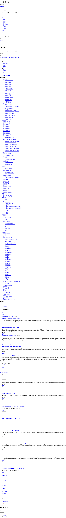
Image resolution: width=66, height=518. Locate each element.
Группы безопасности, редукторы (7, 237)
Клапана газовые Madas (8, 217)
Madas (5, 216)
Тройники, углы (5, 289)
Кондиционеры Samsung (6, 189)
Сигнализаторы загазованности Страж (10, 224)
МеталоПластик (5, 298)
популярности (4, 311)
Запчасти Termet (7, 269)
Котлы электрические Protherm (9, 97)
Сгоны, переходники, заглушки (7, 285)
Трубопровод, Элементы (5, 297)
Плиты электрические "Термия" (7, 196)
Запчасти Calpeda (7, 251)
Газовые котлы (5, 79)
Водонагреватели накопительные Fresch (10, 143)
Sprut (7, 210)
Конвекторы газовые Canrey (8, 168)
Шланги (4, 295)
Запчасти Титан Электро (8, 277)
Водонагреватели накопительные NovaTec (10, 145)
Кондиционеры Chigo (6, 182)
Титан (5, 174)
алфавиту (3, 312)
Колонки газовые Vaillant (6, 133)
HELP (4, 364)
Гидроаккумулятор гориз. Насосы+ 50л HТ (11, 327)
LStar (5, 226)
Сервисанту (4, 28)
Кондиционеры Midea (6, 185)
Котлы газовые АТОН (8, 91)
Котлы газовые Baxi (7, 81)
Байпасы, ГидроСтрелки (6, 233)
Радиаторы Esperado (7, 154)
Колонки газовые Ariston (6, 124)
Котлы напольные (8, 102)
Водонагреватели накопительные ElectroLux (10, 142)
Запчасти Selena (7, 266)
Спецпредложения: (4, 372)
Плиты (3, 193)
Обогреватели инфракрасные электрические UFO (12, 177)
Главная (3, 303)
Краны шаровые (7, 283)
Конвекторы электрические (7, 170)
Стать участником (4, 49)
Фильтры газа (5, 229)
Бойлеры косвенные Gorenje (8, 138)
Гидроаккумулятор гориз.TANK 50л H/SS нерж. (11, 346)
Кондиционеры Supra (6, 190)
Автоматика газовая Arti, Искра (9, 80)
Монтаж (4, 66)
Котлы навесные (8, 101)
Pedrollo (7, 212)
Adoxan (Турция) (7, 163)
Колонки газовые (4, 120)
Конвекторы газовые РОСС (8, 169)
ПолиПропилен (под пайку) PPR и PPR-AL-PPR (9, 299)
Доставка (4, 19)
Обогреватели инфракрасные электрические (10, 176)
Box (2, 370)
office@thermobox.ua (4, 515)
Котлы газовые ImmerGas (8, 85)
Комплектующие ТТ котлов (8, 104)
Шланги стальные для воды (8, 296)
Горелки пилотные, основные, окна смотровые (11, 239)
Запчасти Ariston (7, 247)
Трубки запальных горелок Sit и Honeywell (10, 244)
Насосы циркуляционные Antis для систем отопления (13, 206)
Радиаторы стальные (6, 161)
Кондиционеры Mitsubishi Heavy (7, 186)
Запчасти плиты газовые (8, 275)
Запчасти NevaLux (7, 261)
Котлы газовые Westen (8, 90)
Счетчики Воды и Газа (6, 287)
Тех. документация (5, 24)
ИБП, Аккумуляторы (6, 280)
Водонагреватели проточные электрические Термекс (12, 151)
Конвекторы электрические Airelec (9, 173)
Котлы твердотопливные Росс (9, 117)
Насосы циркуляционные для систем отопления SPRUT (13, 208)
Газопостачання (4, 214)
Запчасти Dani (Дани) (8, 254)
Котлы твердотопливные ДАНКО (9, 113)
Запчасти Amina (7, 246)
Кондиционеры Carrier (6, 181)
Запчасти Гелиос (7, 272)
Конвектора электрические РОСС (9, 172)
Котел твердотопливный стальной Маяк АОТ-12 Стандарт (14, 443)
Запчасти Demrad (7, 255)
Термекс (7, 279)
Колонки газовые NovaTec (6, 130)
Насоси (4, 201)
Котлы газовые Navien (8, 86)
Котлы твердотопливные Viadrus (9, 112)
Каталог (3, 16)
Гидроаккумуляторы (4, 306)
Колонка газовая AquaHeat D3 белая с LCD (11, 380)
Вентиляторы (6, 238)
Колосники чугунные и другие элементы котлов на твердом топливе (15, 107)
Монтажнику (5, 27)
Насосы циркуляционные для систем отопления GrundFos (14, 207)
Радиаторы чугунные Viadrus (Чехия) (10, 165)
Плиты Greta (5, 194)
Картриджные (8, 292)
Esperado (6, 157)
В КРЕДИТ (3, 315)
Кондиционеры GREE (6, 183)
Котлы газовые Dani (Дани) (8, 83)
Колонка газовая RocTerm (6, 122)
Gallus (5, 225)
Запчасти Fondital (7, 257)
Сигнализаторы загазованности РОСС (10, 223)
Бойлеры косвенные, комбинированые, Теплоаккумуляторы (11, 136)
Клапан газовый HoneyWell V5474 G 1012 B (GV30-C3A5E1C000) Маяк (9, 57)
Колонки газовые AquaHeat (7, 123)
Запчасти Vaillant (7, 270)
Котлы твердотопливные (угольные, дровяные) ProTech (12, 111)
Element (6, 171)
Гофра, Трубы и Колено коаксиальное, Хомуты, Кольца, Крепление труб (12, 236)
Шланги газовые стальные (6, 231)
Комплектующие (4, 232)
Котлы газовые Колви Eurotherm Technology (10, 92)
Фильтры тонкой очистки (8, 291)
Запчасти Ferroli (7, 256)
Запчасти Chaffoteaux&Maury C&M (9, 252)
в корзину (3, 314)
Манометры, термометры (6, 284)
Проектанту (4, 70)
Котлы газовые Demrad (8, 84)
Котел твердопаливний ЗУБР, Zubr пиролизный (11, 109)
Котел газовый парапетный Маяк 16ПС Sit (11, 418)
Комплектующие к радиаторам (7, 153)
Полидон (6, 200)
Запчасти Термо (7, 276)
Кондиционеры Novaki (6, 188)
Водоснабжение (4, 197)
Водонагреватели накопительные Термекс (10, 146)
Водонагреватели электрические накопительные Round (12, 148)
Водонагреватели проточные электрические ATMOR (12, 150)
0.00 (3, 45)
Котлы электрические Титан (8, 100)
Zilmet (5, 235)
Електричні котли (5, 96)
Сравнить (16, 316)
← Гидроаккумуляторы (5, 75)
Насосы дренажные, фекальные (9, 209)
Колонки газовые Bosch (6, 125)
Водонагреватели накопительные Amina (10, 140)
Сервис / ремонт (5, 23)
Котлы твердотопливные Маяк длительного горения (12, 116)
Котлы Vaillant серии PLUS (9, 88)
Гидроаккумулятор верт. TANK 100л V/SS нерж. (12, 355)
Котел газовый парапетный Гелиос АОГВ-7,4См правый (13, 406)
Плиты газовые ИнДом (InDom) (7, 195)
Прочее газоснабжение (6, 220)
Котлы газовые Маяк (7, 93)
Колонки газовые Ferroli (6, 128)
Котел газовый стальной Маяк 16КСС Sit (10, 430)
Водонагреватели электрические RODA (10, 147)
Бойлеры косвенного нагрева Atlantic (10, 137)
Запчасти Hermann (7, 258)
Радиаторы (3, 152)
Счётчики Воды (7, 288)
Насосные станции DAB (9, 203)
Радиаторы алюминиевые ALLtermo (9, 155)
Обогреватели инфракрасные (7, 175)
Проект (4, 22)
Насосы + (6, 199)
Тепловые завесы (5, 179)
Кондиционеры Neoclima (6, 187)
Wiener (7, 278)
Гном (5, 245)
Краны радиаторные (7, 282)
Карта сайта (1, 40)
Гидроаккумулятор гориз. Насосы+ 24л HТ (11, 318)
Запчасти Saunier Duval (8, 265)
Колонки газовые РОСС (6, 135)
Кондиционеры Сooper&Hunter (7, 192)
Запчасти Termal (7, 268)
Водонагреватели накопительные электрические (9, 139)
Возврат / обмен (5, 20)
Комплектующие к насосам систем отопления (12, 205)
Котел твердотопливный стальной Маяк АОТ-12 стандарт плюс (15, 455)
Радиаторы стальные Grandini (9, 162)
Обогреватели (4, 166)
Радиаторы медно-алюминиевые (7, 158)
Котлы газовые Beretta (8, 82)
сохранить (1, 14)
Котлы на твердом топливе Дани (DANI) (10, 110)
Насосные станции (7, 202)
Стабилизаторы (5, 286)
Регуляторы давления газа (6, 221)
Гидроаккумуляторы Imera (8, 198)
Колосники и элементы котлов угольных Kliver (12, 106)
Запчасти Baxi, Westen (8, 248)
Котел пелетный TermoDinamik (9, 108)
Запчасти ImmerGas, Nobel (8, 259)
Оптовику (4, 26)
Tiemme (6, 219)
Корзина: (2, 6)
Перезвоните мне (3, 3)
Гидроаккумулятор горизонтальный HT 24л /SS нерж (13, 336)
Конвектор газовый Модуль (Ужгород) (10, 167)
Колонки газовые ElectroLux (7, 127)
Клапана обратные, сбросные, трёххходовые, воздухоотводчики (11, 281)
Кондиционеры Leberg (6, 184)
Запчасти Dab (6, 253)
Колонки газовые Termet (6, 132)
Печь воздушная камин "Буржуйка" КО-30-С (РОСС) (13, 468)
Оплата (4, 18)
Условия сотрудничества (6, 25)
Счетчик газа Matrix (7, 228)
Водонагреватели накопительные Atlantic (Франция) (12, 141)
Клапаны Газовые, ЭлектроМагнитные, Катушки (11, 240)
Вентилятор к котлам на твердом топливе (11, 105)
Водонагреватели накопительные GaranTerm (10, 144)
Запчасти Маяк (7, 274)
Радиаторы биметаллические (7, 156)
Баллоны (4, 215)
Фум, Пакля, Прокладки (6, 294)
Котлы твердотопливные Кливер (9, 114)
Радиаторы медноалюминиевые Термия (10, 159)
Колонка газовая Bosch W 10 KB (8, 393)
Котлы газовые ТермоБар (8, 95)
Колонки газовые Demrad (6, 126)
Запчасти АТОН (7, 271)
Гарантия (4, 21)
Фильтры (4, 290)
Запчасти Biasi (7, 249)
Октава (6, 227)
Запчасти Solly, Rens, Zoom (8, 267)
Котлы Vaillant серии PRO (9, 89)
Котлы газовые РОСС (8, 94)
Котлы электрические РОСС (8, 99)
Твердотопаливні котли (6, 103)
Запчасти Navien (7, 260)
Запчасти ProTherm (7, 263)
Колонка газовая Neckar (6, 121)
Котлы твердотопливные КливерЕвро (10, 115)
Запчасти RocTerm (7, 264)
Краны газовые (5, 218)
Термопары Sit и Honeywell (8, 243)
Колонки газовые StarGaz (6, 131)
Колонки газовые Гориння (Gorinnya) (8, 134)
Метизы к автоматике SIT (8, 241)
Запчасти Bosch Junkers (8, 250)
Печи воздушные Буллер (8, 119)
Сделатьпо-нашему (1, 32)
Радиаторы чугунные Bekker (8, 164)
